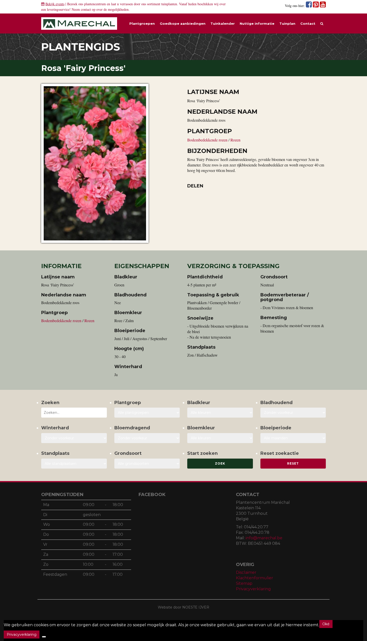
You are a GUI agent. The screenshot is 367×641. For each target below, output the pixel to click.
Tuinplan (287, 23)
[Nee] (44, 637)
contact (86, 9)
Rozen (235, 139)
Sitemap (244, 583)
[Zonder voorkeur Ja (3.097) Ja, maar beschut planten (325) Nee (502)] (74, 438)
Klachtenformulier (254, 578)
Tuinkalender (222, 23)
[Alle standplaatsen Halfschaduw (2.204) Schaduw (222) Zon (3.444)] (74, 464)
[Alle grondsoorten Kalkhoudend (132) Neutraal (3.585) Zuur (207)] (147, 464)
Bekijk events (54, 3)
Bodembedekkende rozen (207, 139)
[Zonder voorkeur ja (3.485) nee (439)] (147, 438)
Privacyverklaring (253, 589)
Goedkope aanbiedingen (182, 23)
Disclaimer (246, 572)
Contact (307, 23)
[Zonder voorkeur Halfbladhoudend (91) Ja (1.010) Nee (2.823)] (293, 413)
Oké (326, 624)
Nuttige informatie (257, 23)
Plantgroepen (142, 23)
